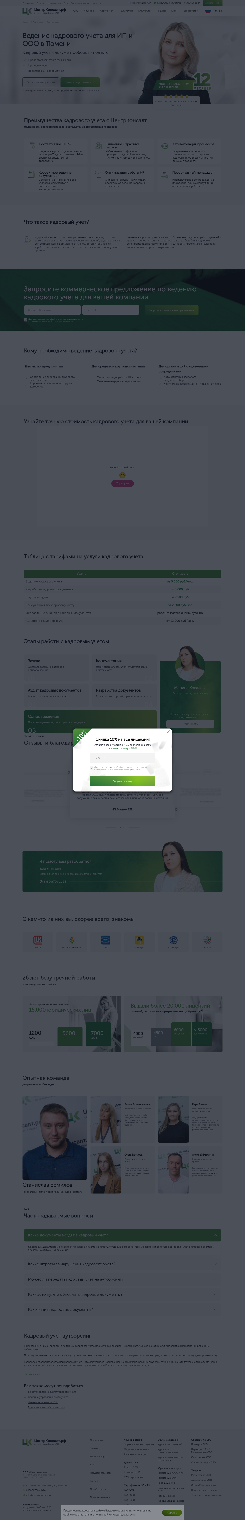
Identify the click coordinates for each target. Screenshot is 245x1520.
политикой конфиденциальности (125, 769)
